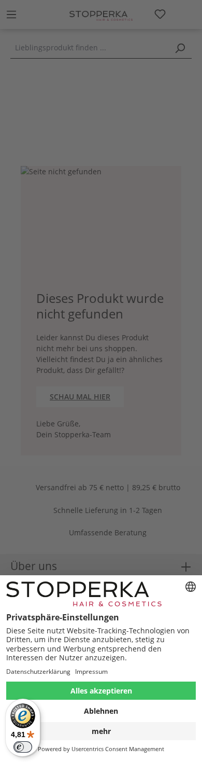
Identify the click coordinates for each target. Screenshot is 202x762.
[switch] (22, 747)
